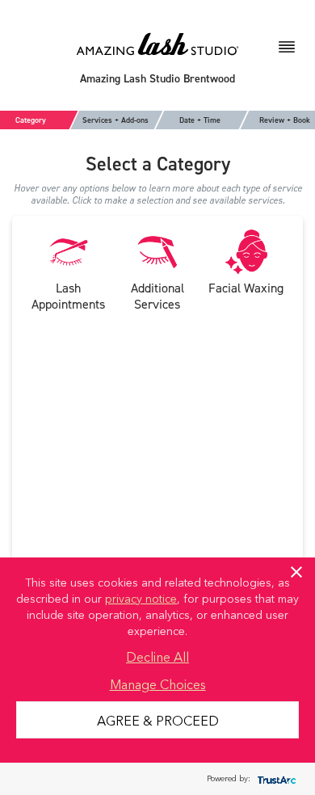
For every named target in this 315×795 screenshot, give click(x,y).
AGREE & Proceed (158, 720)
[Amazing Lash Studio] (157, 43)
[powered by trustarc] (274, 779)
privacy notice (141, 598)
